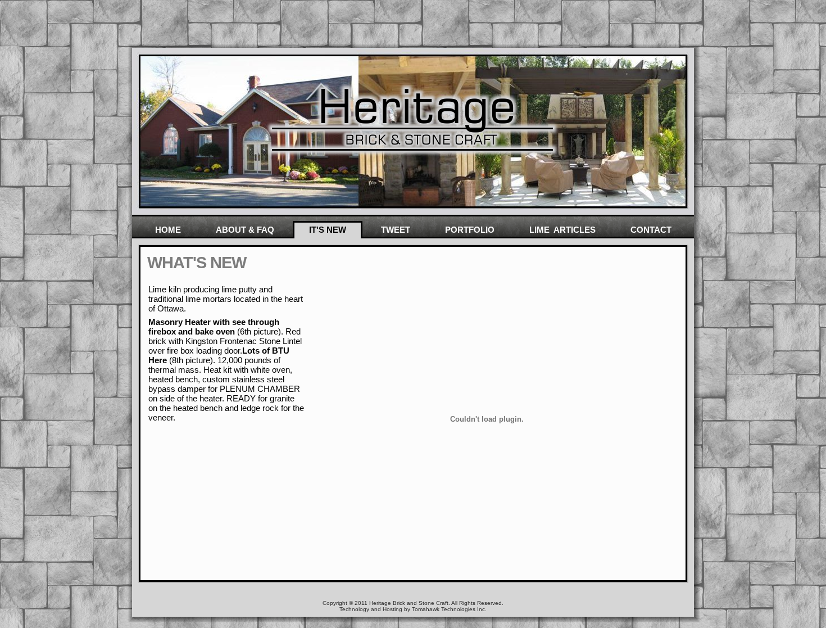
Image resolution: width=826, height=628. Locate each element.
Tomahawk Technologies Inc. (449, 609)
